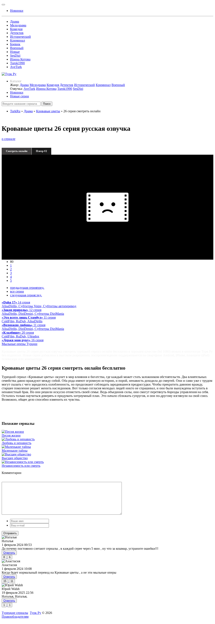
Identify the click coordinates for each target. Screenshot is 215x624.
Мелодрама (18, 25)
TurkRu (15, 111)
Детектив (17, 33)
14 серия (39, 304)
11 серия (29, 319)
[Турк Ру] (9, 74)
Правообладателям (15, 616)
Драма (14, 21)
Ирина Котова (20, 59)
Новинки (16, 92)
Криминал (17, 40)
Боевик (15, 44)
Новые (15, 52)
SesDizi (15, 55)
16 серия (22, 342)
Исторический (20, 36)
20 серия (20, 334)
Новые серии (19, 96)
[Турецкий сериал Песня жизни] (13, 431)
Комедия (16, 29)
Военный (17, 48)
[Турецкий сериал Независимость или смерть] (23, 462)
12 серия (33, 311)
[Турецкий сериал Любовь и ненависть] (18, 439)
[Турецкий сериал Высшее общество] (16, 454)
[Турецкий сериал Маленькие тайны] (16, 447)
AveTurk (16, 67)
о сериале (8, 139)
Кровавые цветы (48, 111)
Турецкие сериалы (15, 613)
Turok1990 (17, 63)
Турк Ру (35, 613)
